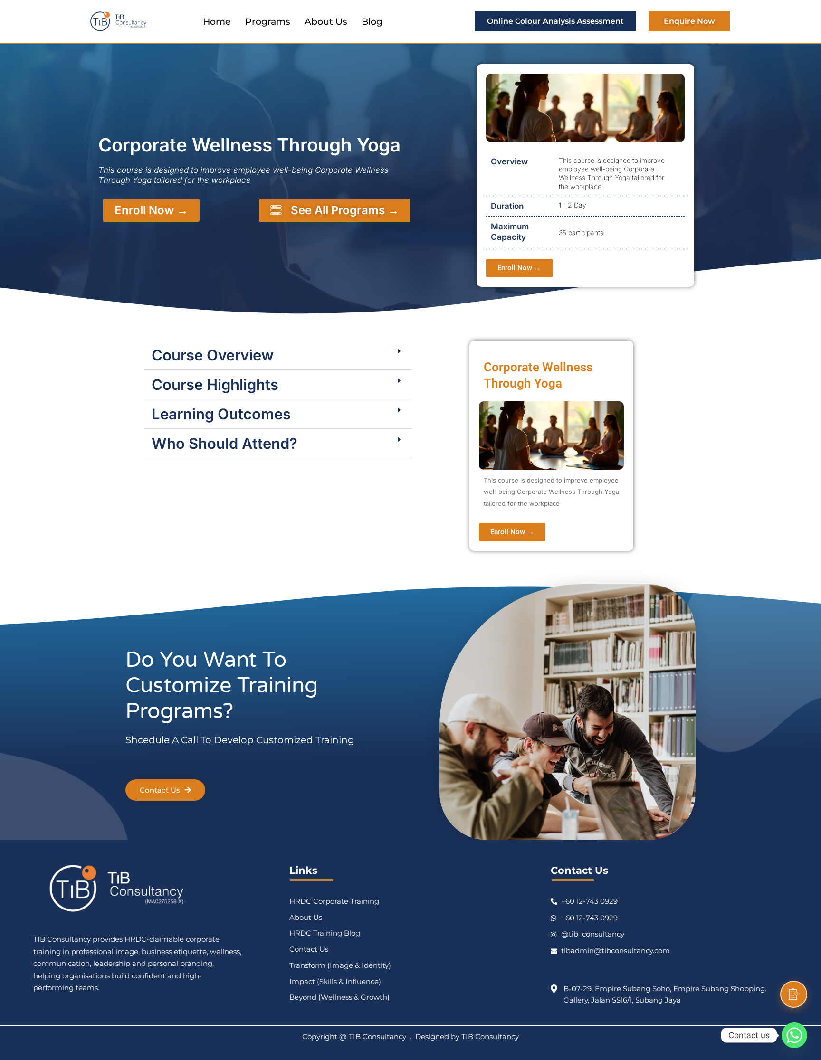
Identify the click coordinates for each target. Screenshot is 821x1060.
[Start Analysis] (793, 994)
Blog (372, 21)
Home (217, 21)
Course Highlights (215, 384)
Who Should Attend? (224, 443)
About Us (326, 21)
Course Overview (213, 355)
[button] (278, 355)
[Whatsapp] (794, 1035)
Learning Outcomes (221, 414)
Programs (267, 21)
